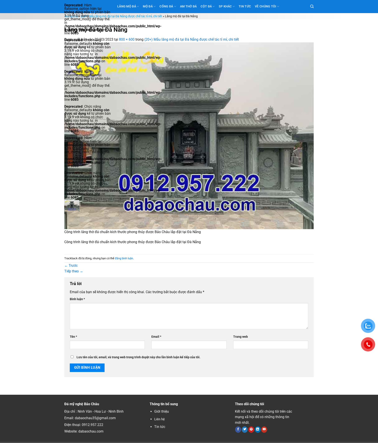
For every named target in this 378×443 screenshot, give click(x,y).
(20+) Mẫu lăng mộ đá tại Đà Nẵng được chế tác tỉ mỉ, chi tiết (121, 16)
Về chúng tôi (265, 6)
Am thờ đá (188, 6)
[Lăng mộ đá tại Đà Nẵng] (189, 135)
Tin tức (159, 427)
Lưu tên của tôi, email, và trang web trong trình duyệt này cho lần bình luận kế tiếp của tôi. (138, 357)
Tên (73, 337)
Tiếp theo (73, 271)
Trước (71, 265)
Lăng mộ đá (126, 6)
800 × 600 (127, 39)
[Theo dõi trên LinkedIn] (258, 429)
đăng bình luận (124, 258)
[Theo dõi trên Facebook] (238, 429)
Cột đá (206, 6)
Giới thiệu (161, 411)
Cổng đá (166, 6)
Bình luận (77, 299)
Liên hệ (159, 419)
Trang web (240, 337)
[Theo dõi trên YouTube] (264, 429)
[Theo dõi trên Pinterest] (251, 429)
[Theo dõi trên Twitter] (245, 429)
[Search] (312, 6)
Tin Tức (245, 6)
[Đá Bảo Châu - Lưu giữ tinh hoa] (87, 205)
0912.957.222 (92, 425)
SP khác (225, 6)
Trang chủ (71, 16)
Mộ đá (147, 6)
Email (156, 337)
